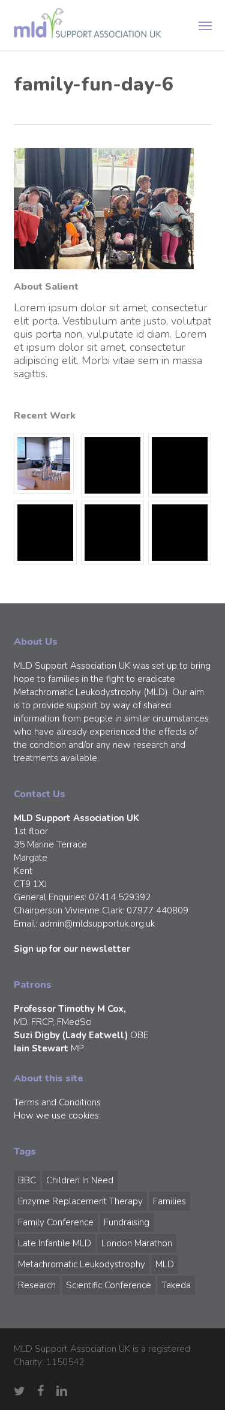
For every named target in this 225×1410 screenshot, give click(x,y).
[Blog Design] (180, 532)
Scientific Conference (108, 1285)
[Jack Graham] (113, 532)
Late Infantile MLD (54, 1243)
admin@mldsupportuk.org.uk (97, 924)
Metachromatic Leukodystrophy (81, 1264)
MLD (164, 1264)
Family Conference (56, 1222)
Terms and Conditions (57, 1102)
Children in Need (79, 1180)
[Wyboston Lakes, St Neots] (45, 464)
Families (169, 1201)
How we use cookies (56, 1116)
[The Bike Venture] (113, 465)
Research (37, 1285)
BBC (27, 1180)
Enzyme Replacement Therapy (80, 1201)
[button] (205, 25)
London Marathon (136, 1243)
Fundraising (126, 1222)
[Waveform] (45, 532)
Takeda (176, 1285)
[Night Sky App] (180, 465)
